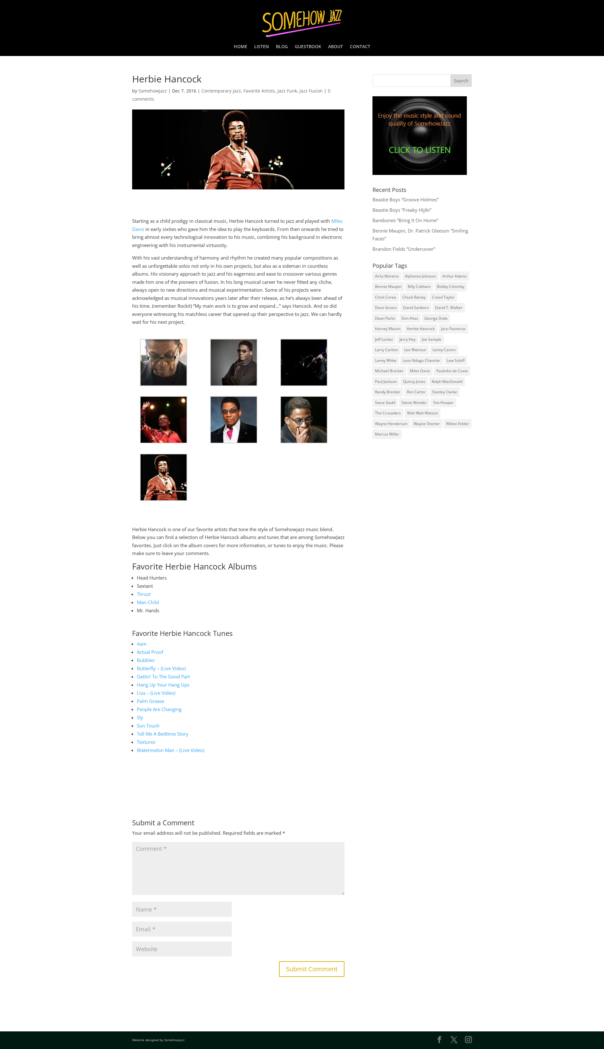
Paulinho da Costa (452, 370)
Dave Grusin (386, 307)
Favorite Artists (259, 91)
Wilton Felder (457, 423)
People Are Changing (159, 709)
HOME (240, 46)
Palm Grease (150, 701)
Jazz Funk (287, 91)
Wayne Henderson (391, 423)
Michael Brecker (389, 370)
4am (142, 644)
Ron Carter (416, 392)
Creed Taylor (443, 297)
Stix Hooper (443, 402)
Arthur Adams (454, 276)
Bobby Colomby (450, 286)
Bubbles (145, 660)
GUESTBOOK (308, 46)
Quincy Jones (414, 381)
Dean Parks (385, 318)
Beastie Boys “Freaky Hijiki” (401, 210)
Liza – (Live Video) (156, 693)
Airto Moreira (387, 276)
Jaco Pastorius (453, 328)
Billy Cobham (419, 286)
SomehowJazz (152, 91)
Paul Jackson (386, 381)
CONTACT (360, 46)
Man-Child (148, 602)
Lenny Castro (444, 349)
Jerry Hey (408, 339)
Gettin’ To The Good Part (163, 676)
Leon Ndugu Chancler (421, 360)
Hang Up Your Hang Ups (163, 685)
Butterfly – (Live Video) (161, 668)
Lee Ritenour (415, 349)
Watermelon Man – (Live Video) (170, 750)
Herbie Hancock (421, 328)
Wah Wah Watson (422, 413)
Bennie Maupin (388, 286)
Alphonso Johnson (420, 276)
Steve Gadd (385, 402)
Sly (140, 717)
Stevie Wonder (414, 402)
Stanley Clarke (444, 392)
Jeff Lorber (384, 339)
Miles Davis (420, 370)
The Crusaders (388, 413)
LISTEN (261, 46)
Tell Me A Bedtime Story (162, 734)
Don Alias (409, 318)
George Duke (436, 318)
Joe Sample (431, 339)
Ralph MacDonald (447, 381)
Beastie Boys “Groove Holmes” (405, 199)
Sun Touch (148, 725)
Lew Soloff (456, 360)
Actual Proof (150, 652)
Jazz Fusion (311, 91)
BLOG (282, 46)
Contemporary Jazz (221, 91)
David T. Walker (448, 307)
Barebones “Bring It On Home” (405, 220)
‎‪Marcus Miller (387, 434)
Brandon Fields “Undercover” (403, 249)
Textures (146, 742)
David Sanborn (416, 307)
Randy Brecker (387, 392)
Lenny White (385, 360)
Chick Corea (385, 297)
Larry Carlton (386, 349)
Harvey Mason (387, 328)
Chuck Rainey (414, 297)
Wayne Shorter (427, 423)
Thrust (144, 594)
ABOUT (335, 46)
